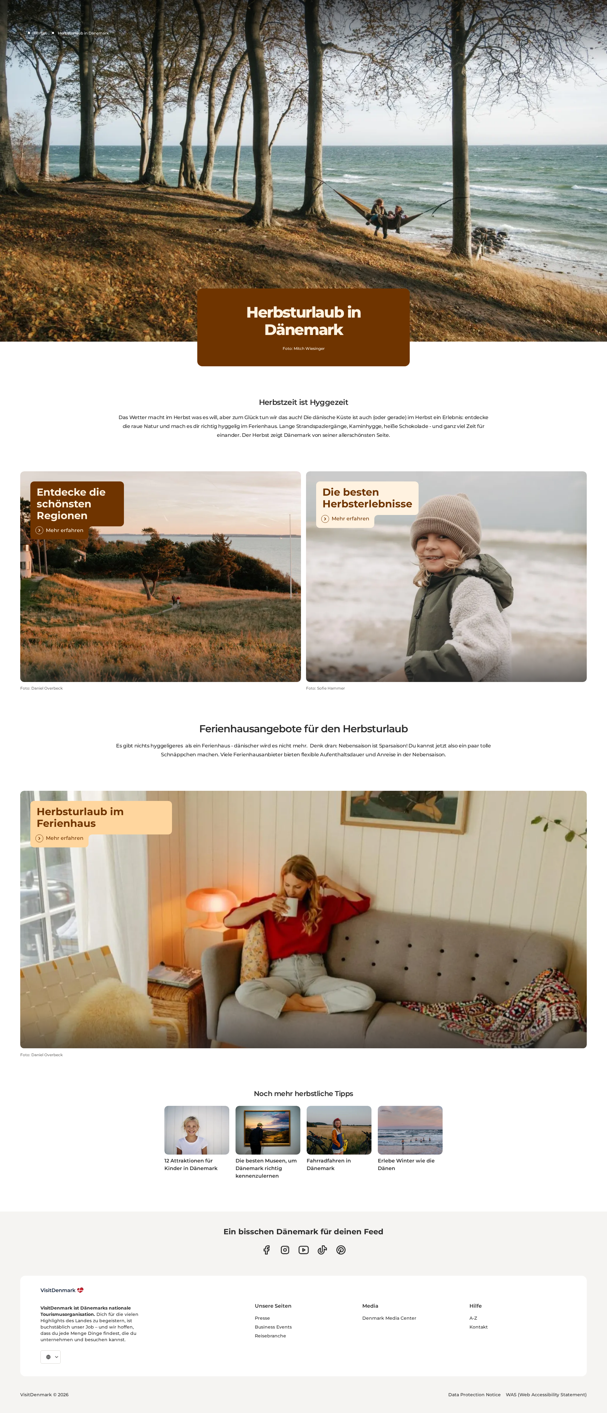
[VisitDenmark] (62, 1290)
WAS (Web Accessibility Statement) (546, 1395)
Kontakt (478, 1327)
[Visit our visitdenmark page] (303, 1249)
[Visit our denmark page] (266, 1249)
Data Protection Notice (474, 1395)
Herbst (40, 33)
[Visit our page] (285, 1249)
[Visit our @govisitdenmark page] (322, 1249)
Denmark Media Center (389, 1318)
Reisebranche (270, 1336)
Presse (262, 1318)
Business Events (273, 1327)
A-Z (473, 1318)
